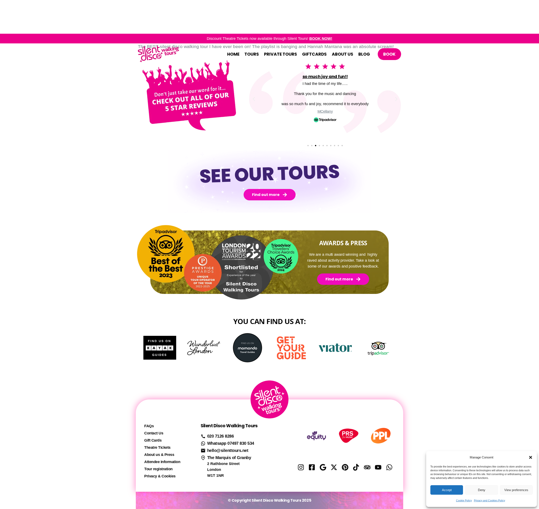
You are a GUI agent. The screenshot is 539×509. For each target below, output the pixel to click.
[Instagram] (300, 467)
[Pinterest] (345, 467)
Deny (481, 490)
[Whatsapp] (389, 467)
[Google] (323, 467)
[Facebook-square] (311, 467)
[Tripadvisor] (367, 467)
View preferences (516, 490)
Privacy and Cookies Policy (489, 500)
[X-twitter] (333, 467)
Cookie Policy (464, 500)
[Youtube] (378, 467)
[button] (530, 457)
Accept (447, 490)
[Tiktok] (356, 467)
